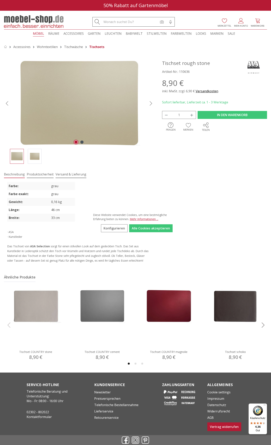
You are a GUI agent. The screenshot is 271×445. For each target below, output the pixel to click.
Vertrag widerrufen (224, 427)
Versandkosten (207, 91)
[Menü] (264, 406)
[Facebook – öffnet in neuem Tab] (126, 440)
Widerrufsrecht (218, 411)
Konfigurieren (114, 228)
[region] (79, 112)
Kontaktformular (39, 417)
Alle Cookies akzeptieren (151, 228)
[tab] (14, 174)
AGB (210, 417)
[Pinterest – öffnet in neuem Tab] (145, 440)
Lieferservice (103, 411)
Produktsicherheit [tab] (40, 174)
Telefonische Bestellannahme (116, 405)
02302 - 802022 (38, 412)
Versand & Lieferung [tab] (71, 174)
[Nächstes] (151, 103)
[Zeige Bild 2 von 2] (82, 142)
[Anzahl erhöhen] (192, 115)
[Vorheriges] (7, 103)
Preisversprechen (107, 398)
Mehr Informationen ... (144, 219)
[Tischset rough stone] (79, 103)
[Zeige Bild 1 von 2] (76, 142)
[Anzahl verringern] (166, 115)
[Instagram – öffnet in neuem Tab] (135, 440)
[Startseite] (5, 47)
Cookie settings (219, 392)
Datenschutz (216, 405)
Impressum (215, 398)
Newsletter (102, 392)
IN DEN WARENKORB (232, 115)
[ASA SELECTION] (253, 67)
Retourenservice (106, 417)
